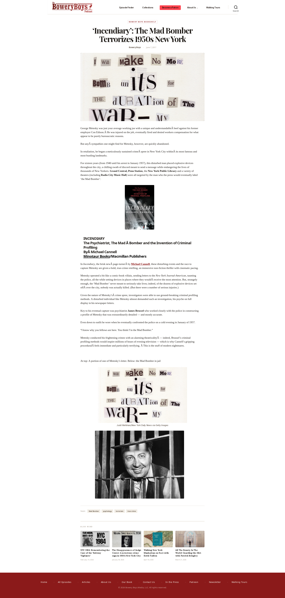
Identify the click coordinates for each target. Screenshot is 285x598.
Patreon (194, 582)
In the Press (172, 582)
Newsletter (215, 582)
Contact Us (149, 582)
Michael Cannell (140, 264)
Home (44, 582)
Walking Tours (213, 7)
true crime (132, 511)
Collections (147, 7)
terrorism (119, 511)
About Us (192, 7)
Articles (86, 582)
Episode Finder (126, 7)
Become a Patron (170, 7)
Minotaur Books (96, 256)
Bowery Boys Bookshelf (142, 22)
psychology (107, 511)
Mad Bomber (94, 511)
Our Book (127, 582)
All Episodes (64, 582)
